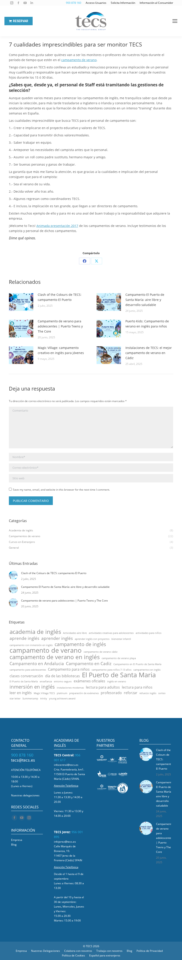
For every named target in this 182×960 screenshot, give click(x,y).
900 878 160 (22, 755)
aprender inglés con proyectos (92, 639)
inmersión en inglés (32, 686)
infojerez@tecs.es (65, 842)
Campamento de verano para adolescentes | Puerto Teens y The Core (60, 326)
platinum (62, 693)
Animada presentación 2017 (57, 226)
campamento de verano (79, 60)
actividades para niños (148, 633)
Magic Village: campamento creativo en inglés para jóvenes (61, 350)
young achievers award (62, 698)
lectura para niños (137, 687)
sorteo (162, 693)
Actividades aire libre (75, 633)
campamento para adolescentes (28, 669)
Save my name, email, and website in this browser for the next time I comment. (61, 490)
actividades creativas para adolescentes (111, 633)
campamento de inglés (80, 644)
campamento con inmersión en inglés (31, 645)
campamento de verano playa (119, 658)
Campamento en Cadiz (88, 663)
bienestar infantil (121, 639)
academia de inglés (35, 631)
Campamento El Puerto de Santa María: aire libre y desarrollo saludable (144, 299)
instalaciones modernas (70, 687)
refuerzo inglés (147, 693)
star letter (15, 698)
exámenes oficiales (89, 681)
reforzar (130, 693)
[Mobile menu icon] (175, 21)
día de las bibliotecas (62, 676)
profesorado (111, 693)
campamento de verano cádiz (100, 651)
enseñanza (46, 681)
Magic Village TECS (44, 693)
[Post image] (21, 302)
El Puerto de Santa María (24, 681)
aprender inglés (57, 638)
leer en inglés (21, 693)
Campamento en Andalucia (37, 663)
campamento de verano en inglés (55, 657)
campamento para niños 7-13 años (111, 669)
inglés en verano (116, 681)
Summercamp (30, 698)
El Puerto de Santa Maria (119, 675)
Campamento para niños (69, 669)
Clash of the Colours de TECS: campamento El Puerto (59, 297)
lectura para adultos (103, 687)
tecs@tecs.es (23, 760)
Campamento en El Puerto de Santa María (137, 664)
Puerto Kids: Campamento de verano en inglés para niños (147, 323)
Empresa (16, 840)
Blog (14, 844)
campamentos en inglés (146, 669)
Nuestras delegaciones (25, 795)
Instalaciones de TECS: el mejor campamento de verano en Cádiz (148, 353)
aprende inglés (24, 638)
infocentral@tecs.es (66, 765)
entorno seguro (63, 681)
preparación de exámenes (84, 693)
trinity (43, 698)
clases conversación (26, 676)
